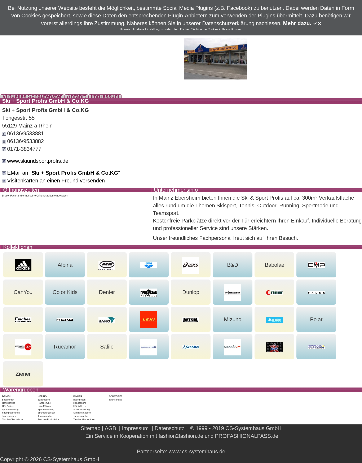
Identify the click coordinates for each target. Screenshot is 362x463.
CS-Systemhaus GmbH (253, 428)
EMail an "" (63, 173)
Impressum (105, 96)
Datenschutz (169, 428)
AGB (110, 428)
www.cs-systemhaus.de (197, 451)
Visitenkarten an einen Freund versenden (56, 180)
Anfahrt (76, 96)
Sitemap (90, 428)
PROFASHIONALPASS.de (246, 436)
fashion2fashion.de (181, 436)
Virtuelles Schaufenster (32, 96)
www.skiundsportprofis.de (37, 161)
